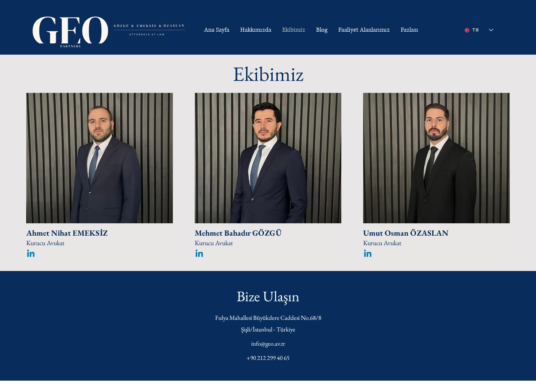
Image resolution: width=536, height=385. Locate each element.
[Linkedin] (30, 254)
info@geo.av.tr (268, 343)
